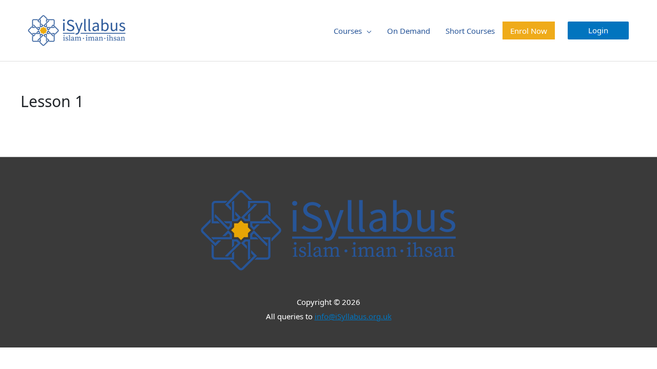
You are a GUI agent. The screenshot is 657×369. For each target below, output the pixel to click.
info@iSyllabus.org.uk (353, 316)
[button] (598, 30)
